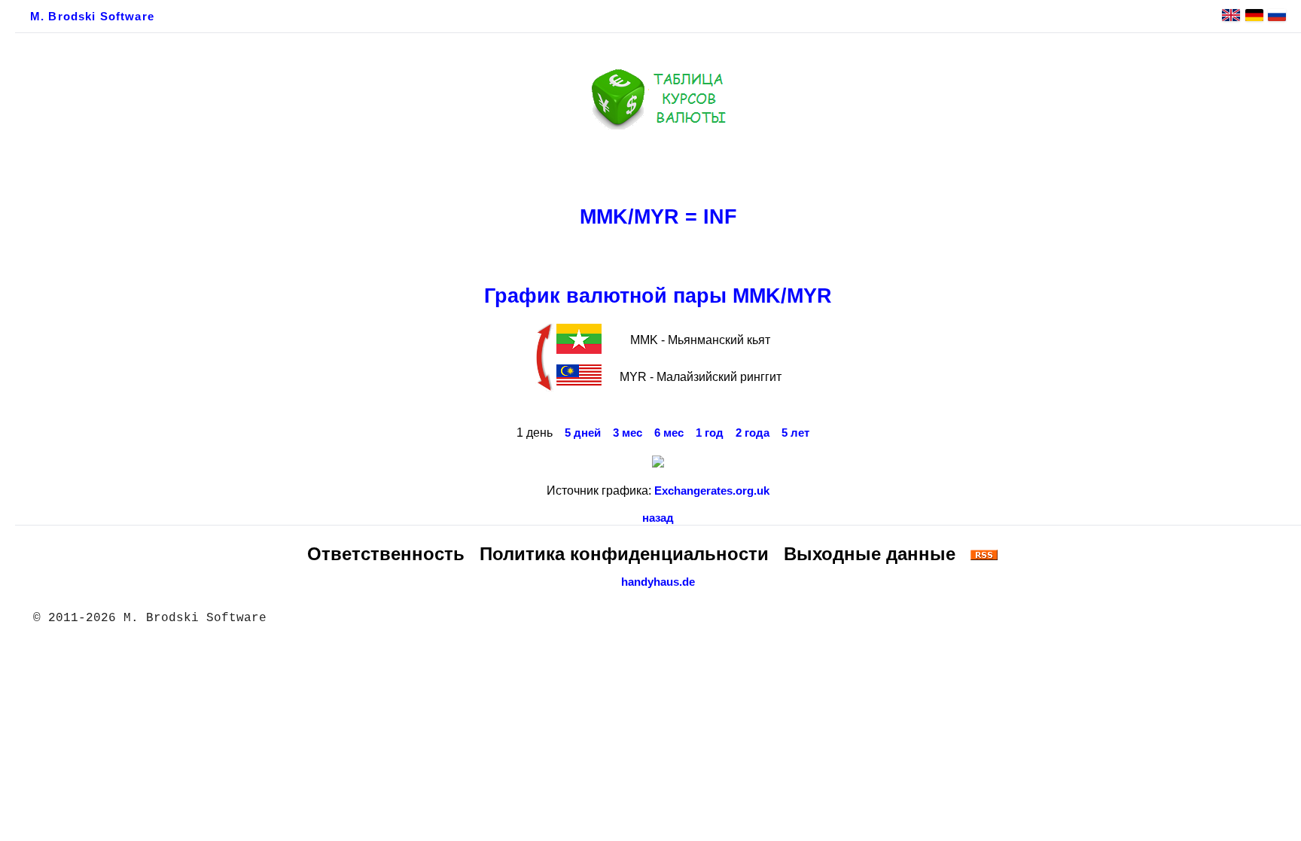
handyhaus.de (658, 582)
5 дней (583, 433)
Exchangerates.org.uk (711, 491)
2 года (752, 433)
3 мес (627, 433)
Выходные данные (869, 554)
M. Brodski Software (92, 17)
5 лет (795, 433)
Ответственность (386, 554)
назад (658, 518)
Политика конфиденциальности (624, 554)
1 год (710, 433)
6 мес (669, 433)
